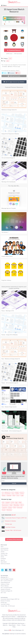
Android (7, 502)
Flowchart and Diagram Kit (6, 591)
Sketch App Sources (19, 623)
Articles (2, 556)
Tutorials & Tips (4, 553)
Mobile (17, 493)
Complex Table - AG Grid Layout (13, 530)
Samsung (19, 507)
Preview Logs (8, 524)
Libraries (2, 551)
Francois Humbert (22, 64)
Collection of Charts (5, 584)
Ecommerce (5, 505)
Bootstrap (9, 510)
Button (3, 495)
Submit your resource (5, 563)
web (8, 61)
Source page (17, 66)
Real (14, 495)
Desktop (9, 495)
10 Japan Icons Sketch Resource (14, 10)
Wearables (16, 505)
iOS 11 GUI (3, 592)
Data (11, 505)
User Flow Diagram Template (7, 579)
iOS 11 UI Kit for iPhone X (6, 580)
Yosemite (4, 507)
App (16, 502)
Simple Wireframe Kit (5, 582)
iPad (14, 507)
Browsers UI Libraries (10, 521)
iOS (3, 502)
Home (2, 546)
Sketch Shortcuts (4, 550)
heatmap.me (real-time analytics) (18, 633)
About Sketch (4, 562)
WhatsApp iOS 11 (5, 577)
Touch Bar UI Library (10, 527)
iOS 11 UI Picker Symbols (6, 587)
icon (10, 58)
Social (3, 510)
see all (13, 515)
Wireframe (7, 493)
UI (2, 493)
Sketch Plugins (4, 555)
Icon (13, 493)
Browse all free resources (14, 539)
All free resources (4, 548)
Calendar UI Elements (5, 589)
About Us (3, 560)
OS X (22, 505)
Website (11, 66)
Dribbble (5, 66)
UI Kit (12, 502)
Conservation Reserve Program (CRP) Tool (16, 518)
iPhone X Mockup (4, 585)
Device (22, 493)
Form (18, 495)
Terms (18, 625)
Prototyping (3, 558)
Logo (22, 495)
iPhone (10, 507)
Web (20, 502)
